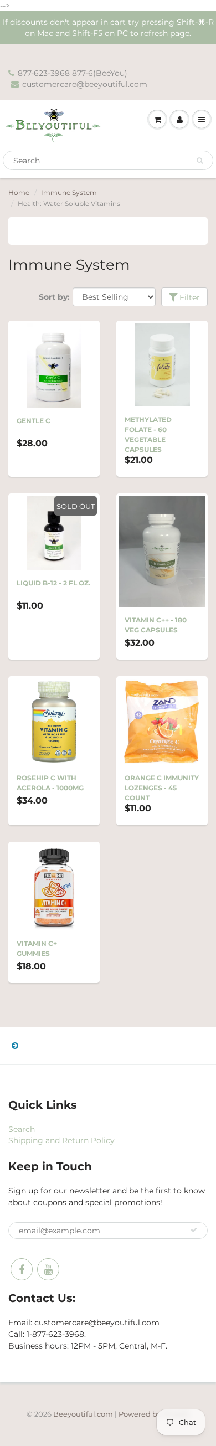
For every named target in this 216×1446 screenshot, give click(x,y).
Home (18, 192)
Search (21, 1129)
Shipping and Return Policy (61, 1140)
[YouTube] (48, 1269)
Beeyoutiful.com (83, 1413)
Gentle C (33, 420)
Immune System (69, 192)
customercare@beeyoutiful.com (84, 84)
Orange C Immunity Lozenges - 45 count (162, 788)
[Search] (199, 160)
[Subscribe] (194, 1230)
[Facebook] (22, 1269)
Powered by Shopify (154, 1413)
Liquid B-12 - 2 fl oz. (53, 583)
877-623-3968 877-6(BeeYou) (72, 73)
